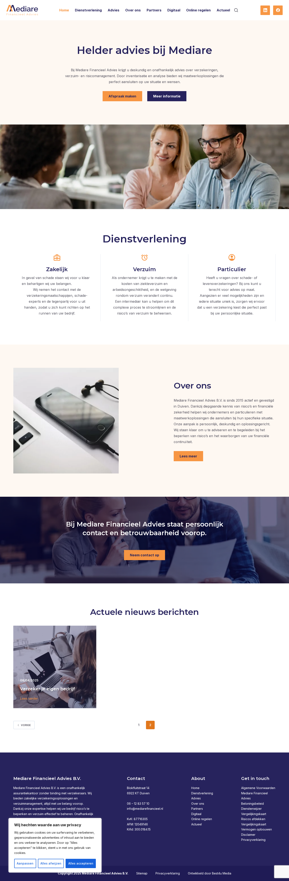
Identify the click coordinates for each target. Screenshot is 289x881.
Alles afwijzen (50, 863)
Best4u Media (221, 873)
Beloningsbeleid (252, 803)
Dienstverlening (88, 10)
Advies (113, 10)
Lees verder (29, 698)
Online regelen (198, 10)
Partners (154, 10)
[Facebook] (278, 10)
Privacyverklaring (253, 839)
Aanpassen (25, 863)
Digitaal (173, 10)
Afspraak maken (122, 96)
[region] (55, 845)
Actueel (223, 10)
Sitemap (141, 873)
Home (64, 10)
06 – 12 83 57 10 (138, 803)
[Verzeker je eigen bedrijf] (54, 667)
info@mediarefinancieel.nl (145, 808)
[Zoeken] (236, 10)
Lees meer (188, 456)
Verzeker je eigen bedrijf (47, 688)
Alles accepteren (80, 863)
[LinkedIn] (265, 10)
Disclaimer (248, 834)
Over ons (133, 10)
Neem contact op (144, 555)
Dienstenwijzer (251, 808)
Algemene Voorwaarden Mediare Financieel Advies (258, 793)
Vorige (26, 725)
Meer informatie (166, 96)
